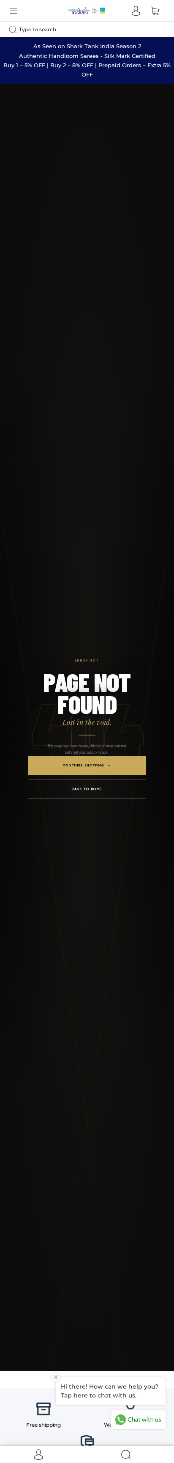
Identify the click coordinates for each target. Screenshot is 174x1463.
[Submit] (14, 29)
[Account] (136, 10)
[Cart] (154, 10)
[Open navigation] (19, 10)
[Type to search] (80, 29)
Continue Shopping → (87, 765)
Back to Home (87, 789)
